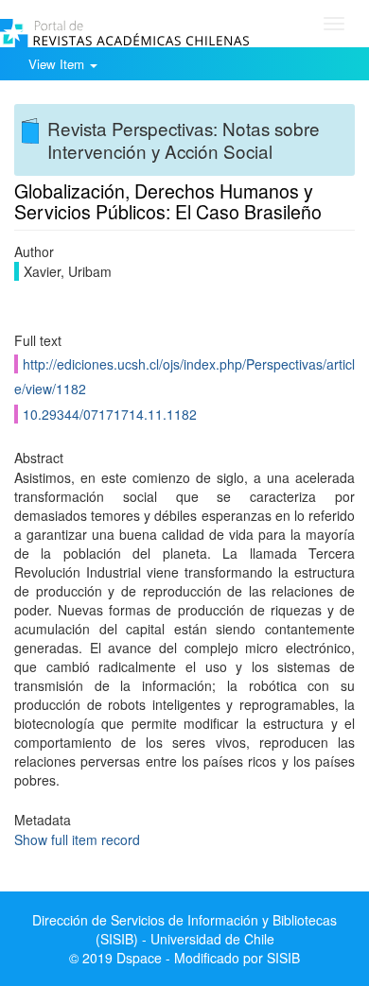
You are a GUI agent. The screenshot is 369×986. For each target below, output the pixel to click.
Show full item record (77, 839)
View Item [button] (58, 64)
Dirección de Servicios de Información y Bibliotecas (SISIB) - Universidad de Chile (184, 929)
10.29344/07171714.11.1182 (110, 414)
